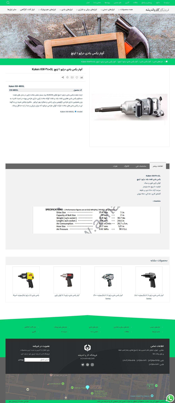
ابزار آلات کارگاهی (30, 327)
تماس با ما (97, 2)
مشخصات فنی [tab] (141, 166)
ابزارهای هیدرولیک (60, 327)
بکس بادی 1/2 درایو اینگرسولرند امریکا (26, 295)
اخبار (88, 2)
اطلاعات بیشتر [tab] (158, 166)
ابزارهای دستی (155, 327)
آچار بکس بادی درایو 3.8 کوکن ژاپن (67, 295)
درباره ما (166, 2)
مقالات (135, 2)
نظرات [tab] (115, 166)
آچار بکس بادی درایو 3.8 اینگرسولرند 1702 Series (148, 297)
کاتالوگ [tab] (126, 166)
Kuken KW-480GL (67, 111)
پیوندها (107, 2)
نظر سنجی (117, 2)
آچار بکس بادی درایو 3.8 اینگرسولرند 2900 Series (108, 297)
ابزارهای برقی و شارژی (121, 327)
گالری (127, 2)
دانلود (158, 2)
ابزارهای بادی (93, 327)
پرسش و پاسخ (147, 2)
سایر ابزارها (156, 331)
